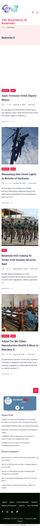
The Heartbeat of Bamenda (14, 21)
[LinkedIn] (12, 512)
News (13, 91)
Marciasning (6, 458)
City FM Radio (32, 506)
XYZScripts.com (31, 525)
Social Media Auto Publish (11, 525)
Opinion (34, 502)
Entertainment (23, 502)
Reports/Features (9, 506)
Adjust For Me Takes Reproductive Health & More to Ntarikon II (20, 345)
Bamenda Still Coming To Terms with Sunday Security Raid (19, 260)
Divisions (5, 91)
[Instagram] (7, 512)
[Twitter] (17, 512)
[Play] (17, 407)
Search (35, 390)
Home (4, 502)
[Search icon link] (33, 12)
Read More (5, 121)
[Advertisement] (20, 66)
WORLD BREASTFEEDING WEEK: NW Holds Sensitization (20, 426)
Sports (22, 506)
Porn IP (4, 464)
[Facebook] (2, 512)
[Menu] (37, 12)
